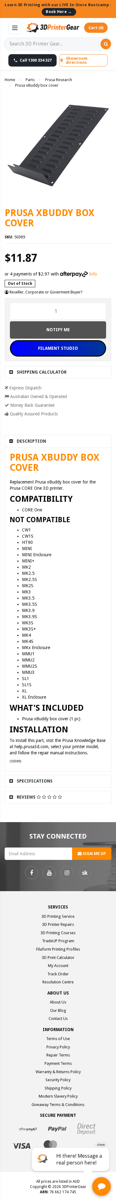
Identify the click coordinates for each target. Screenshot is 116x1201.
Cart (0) (95, 27)
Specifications (35, 780)
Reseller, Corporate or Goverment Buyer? (46, 292)
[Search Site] (106, 44)
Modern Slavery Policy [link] (58, 1096)
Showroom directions (77, 60)
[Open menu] (14, 27)
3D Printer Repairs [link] (58, 924)
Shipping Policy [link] (58, 1088)
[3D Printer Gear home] (52, 28)
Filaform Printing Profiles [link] (58, 949)
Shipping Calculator (42, 372)
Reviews (27, 797)
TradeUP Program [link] (58, 941)
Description (31, 441)
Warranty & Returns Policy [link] (58, 1071)
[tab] (58, 372)
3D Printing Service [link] (58, 916)
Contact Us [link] (58, 1018)
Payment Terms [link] (58, 1063)
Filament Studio (58, 348)
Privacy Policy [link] (58, 1047)
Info (93, 273)
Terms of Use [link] (58, 1038)
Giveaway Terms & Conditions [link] (58, 1104)
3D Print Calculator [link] (58, 957)
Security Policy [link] (58, 1079)
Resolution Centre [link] (58, 982)
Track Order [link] (58, 974)
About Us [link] (58, 1002)
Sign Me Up (94, 853)
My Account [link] (58, 965)
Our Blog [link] (58, 1010)
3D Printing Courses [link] (58, 932)
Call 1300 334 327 (36, 60)
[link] (31, 872)
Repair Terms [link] (58, 1055)
